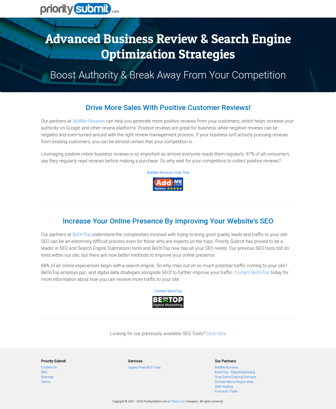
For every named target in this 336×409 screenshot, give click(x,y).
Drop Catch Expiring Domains (235, 377)
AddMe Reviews (88, 121)
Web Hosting (224, 386)
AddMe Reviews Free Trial (168, 172)
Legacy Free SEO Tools (144, 367)
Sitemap (47, 377)
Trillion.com (177, 401)
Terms (46, 382)
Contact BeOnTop (252, 272)
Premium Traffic (226, 391)
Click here (216, 333)
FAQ (44, 372)
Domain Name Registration (234, 382)
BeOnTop (81, 234)
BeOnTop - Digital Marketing (235, 372)
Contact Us (49, 367)
